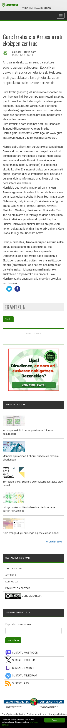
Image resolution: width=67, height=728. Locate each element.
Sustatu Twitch (23, 668)
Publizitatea (33, 333)
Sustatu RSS (20, 683)
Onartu (55, 720)
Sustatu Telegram (24, 675)
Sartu (8, 319)
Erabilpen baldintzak (17, 588)
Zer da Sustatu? (14, 568)
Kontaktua (11, 581)
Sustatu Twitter (23, 660)
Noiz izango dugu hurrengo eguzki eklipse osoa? (31, 533)
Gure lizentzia (31, 596)
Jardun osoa (55, 541)
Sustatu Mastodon (25, 652)
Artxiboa (10, 575)
